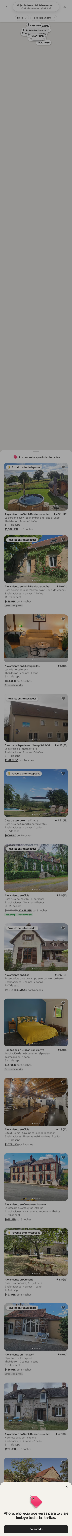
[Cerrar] (66, 1486)
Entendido (36, 1529)
